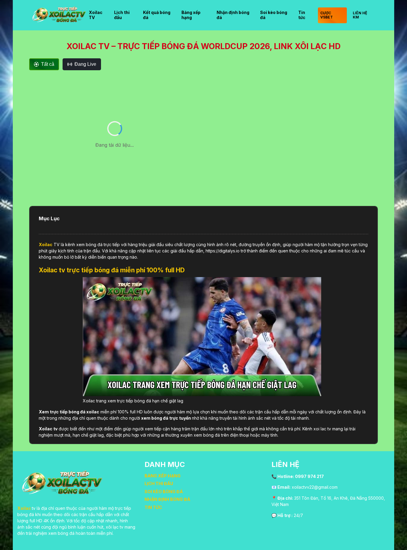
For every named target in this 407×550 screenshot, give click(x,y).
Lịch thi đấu (122, 15)
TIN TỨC (153, 507)
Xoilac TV (95, 15)
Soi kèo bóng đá (273, 15)
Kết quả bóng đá (156, 15)
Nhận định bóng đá (233, 15)
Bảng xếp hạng (191, 15)
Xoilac (45, 244)
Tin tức (301, 15)
